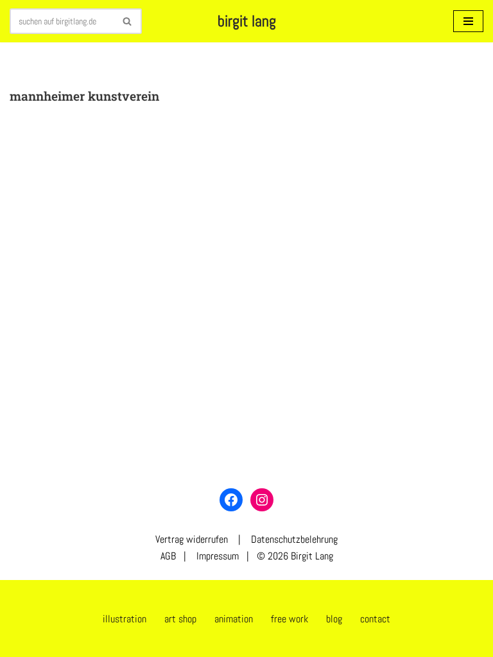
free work (289, 619)
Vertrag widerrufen (191, 539)
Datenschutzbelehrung (294, 539)
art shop (180, 619)
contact (375, 619)
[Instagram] (261, 499)
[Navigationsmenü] (468, 21)
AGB (168, 556)
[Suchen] (127, 21)
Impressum (216, 556)
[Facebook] (231, 499)
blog (334, 619)
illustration (124, 619)
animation (233, 619)
